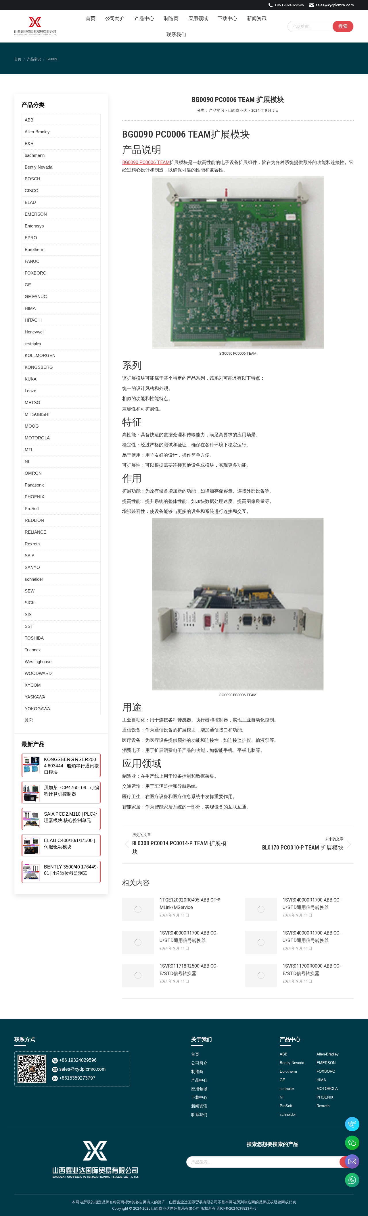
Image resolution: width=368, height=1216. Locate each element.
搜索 (343, 26)
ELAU (30, 202)
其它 (28, 720)
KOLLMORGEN (40, 355)
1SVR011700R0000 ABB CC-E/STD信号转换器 (312, 969)
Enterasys (34, 225)
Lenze (30, 390)
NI (27, 461)
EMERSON (36, 214)
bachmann (35, 155)
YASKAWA (35, 696)
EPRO (31, 237)
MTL (29, 449)
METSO (32, 402)
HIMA (30, 308)
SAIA (29, 555)
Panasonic (35, 484)
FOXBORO (36, 273)
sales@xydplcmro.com (334, 5)
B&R (29, 143)
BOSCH (32, 178)
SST (29, 626)
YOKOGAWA (37, 708)
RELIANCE (35, 532)
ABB (29, 119)
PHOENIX (34, 496)
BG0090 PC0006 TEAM (146, 162)
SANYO (32, 567)
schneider (34, 579)
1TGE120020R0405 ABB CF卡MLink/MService (190, 903)
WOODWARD (38, 673)
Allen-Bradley (37, 131)
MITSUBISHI (37, 414)
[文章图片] (138, 909)
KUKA (31, 379)
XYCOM (33, 685)
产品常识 (216, 110)
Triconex (33, 649)
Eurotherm (35, 249)
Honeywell (34, 331)
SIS (28, 614)
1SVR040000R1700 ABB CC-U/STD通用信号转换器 (312, 903)
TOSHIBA (34, 638)
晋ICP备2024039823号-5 (236, 1208)
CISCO (32, 190)
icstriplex (33, 343)
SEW (29, 590)
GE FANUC (36, 296)
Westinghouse (38, 661)
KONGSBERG (39, 367)
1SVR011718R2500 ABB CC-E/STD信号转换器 (189, 969)
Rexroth (32, 543)
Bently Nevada (38, 167)
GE (28, 284)
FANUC (32, 261)
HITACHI (33, 320)
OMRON (33, 473)
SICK (30, 602)
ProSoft (32, 508)
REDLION (34, 520)
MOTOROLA (37, 437)
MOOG (32, 426)
